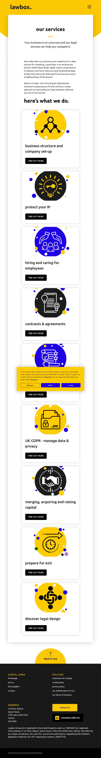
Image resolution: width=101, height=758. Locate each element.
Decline (50, 385)
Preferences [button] (34, 379)
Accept (71, 385)
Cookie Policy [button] (48, 377)
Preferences (30, 385)
